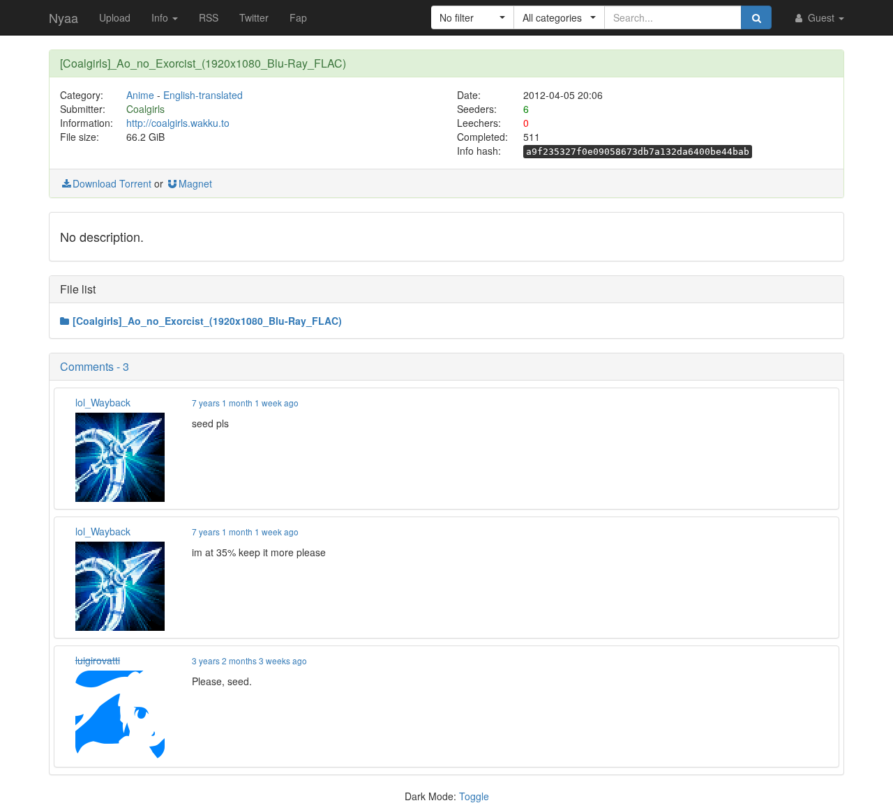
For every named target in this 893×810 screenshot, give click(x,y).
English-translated (203, 95)
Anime (140, 95)
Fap (298, 17)
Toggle (474, 796)
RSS (208, 17)
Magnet (195, 183)
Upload (114, 17)
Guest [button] (821, 17)
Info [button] (161, 17)
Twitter (254, 17)
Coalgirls (145, 109)
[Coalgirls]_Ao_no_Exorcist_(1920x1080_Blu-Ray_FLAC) (207, 321)
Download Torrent (112, 183)
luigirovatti (97, 660)
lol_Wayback (102, 402)
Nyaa (63, 17)
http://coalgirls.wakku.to (178, 123)
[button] (472, 17)
